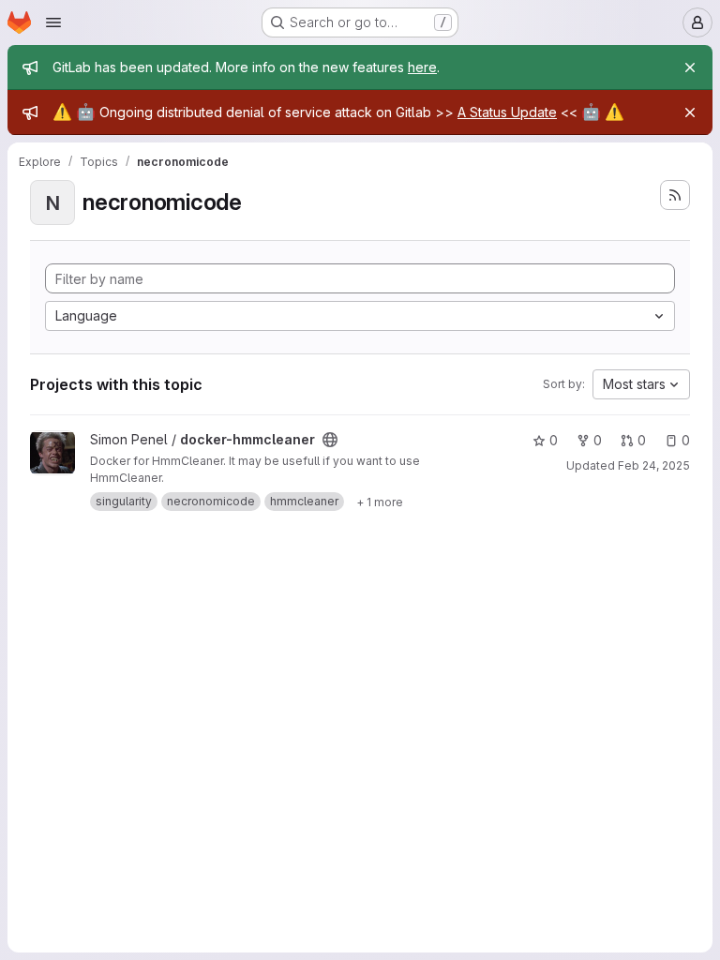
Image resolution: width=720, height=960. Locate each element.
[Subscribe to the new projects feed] (675, 195)
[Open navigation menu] (53, 23)
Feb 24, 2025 (654, 465)
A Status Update (507, 112)
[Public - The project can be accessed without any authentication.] (330, 439)
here (422, 67)
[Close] (690, 67)
